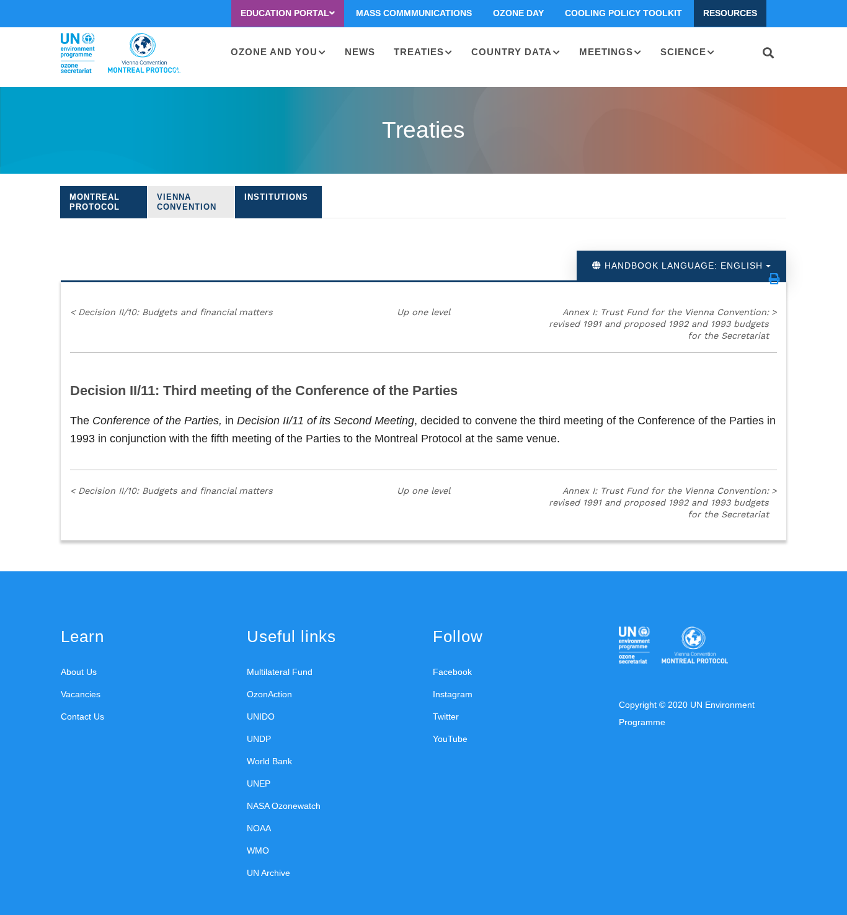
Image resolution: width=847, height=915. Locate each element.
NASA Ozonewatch (284, 806)
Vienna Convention (186, 202)
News (360, 52)
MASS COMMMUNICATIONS (414, 13)
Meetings (606, 52)
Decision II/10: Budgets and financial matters (171, 312)
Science (683, 52)
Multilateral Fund (280, 672)
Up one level (423, 312)
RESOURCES (730, 13)
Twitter (446, 716)
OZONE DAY (518, 13)
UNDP (259, 739)
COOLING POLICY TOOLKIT (623, 13)
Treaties (419, 52)
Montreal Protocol (94, 202)
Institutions (276, 197)
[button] (774, 278)
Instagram (452, 694)
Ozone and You (274, 52)
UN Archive (268, 873)
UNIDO (261, 716)
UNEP (258, 783)
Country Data (511, 52)
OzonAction (269, 694)
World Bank (269, 761)
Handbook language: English (683, 265)
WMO (258, 850)
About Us (79, 672)
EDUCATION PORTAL (285, 13)
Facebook (452, 672)
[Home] (120, 53)
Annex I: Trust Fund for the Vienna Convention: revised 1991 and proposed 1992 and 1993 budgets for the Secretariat (663, 323)
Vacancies (80, 694)
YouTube (450, 739)
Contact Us (82, 716)
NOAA (259, 828)
